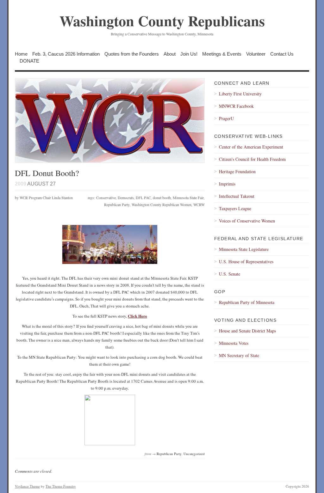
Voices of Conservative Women (247, 221)
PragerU (226, 118)
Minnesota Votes (233, 343)
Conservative (106, 197)
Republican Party (117, 204)
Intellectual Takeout (236, 196)
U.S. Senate (229, 274)
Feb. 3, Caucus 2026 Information (66, 54)
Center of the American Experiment (251, 147)
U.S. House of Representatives (246, 262)
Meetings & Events (221, 54)
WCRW (199, 204)
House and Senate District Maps (247, 331)
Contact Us (282, 54)
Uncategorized (194, 453)
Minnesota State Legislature (244, 249)
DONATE (29, 61)
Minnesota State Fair (188, 197)
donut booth (162, 197)
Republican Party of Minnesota (246, 302)
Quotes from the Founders (131, 54)
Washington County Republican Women (161, 204)
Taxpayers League (235, 208)
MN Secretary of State (239, 355)
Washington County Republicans (162, 20)
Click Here (137, 316)
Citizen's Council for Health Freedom (252, 159)
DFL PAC (143, 197)
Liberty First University (240, 94)
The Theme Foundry (61, 486)
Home (21, 54)
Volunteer (255, 54)
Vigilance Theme (27, 486)
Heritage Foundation (237, 171)
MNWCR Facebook (236, 106)
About (170, 54)
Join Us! (188, 54)
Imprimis (227, 184)
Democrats (126, 197)
